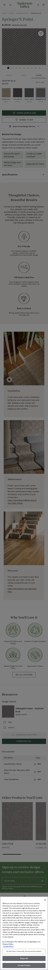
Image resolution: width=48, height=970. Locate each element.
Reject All (24, 958)
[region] (24, 933)
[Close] (45, 900)
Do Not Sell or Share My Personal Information (24, 951)
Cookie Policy (8, 946)
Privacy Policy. (8, 944)
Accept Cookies (24, 965)
